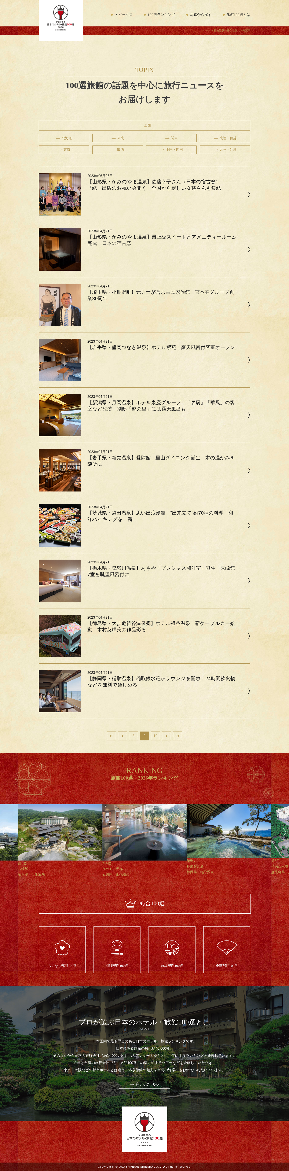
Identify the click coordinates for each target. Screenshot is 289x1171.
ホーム (207, 30)
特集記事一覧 (221, 30)
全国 (147, 125)
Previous (4, 832)
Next (285, 832)
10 (155, 736)
